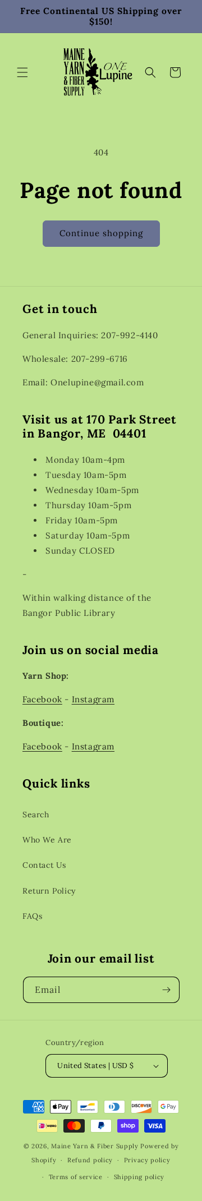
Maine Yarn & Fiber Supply (95, 1146)
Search (35, 814)
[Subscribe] (166, 990)
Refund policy (90, 1160)
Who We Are (47, 840)
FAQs (32, 916)
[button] (22, 72)
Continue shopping (101, 233)
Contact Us (44, 865)
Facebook (42, 699)
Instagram (93, 699)
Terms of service (76, 1177)
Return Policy (49, 891)
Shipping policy (139, 1177)
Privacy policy (147, 1160)
